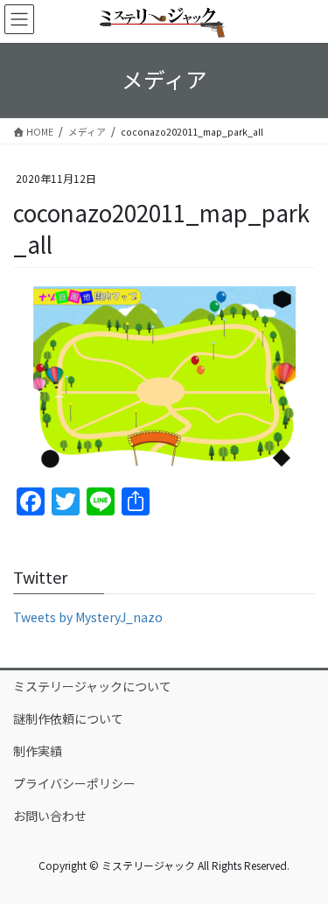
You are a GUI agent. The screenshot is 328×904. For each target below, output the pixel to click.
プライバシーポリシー (74, 783)
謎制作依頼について (68, 718)
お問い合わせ (50, 815)
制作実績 (37, 751)
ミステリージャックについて (92, 686)
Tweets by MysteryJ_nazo (88, 617)
